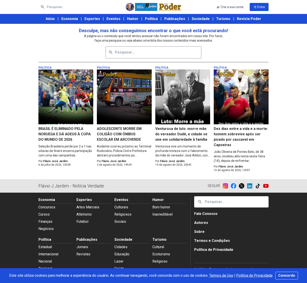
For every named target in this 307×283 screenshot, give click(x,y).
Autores (201, 223)
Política (151, 19)
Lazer (118, 261)
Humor (132, 19)
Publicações (174, 19)
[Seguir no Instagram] (227, 186)
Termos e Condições (212, 240)
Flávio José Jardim (55, 161)
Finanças (45, 221)
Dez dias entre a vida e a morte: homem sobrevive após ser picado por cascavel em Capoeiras (241, 137)
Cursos (44, 214)
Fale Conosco (206, 214)
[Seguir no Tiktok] (259, 186)
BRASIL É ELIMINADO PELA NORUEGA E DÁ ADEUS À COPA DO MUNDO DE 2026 (64, 134)
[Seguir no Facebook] (235, 186)
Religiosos (122, 214)
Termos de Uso (221, 275)
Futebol (82, 221)
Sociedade (201, 19)
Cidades (120, 247)
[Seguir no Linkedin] (251, 186)
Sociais (120, 221)
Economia (69, 19)
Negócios (46, 229)
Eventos (113, 19)
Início (50, 19)
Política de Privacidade (254, 275)
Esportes (92, 19)
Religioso (159, 261)
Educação (121, 254)
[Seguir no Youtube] (266, 186)
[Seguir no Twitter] (243, 186)
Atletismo (84, 214)
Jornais (82, 247)
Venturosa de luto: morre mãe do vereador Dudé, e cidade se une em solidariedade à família (181, 134)
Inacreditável (162, 214)
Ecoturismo (161, 254)
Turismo (223, 19)
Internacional (48, 254)
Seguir (214, 186)
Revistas (83, 254)
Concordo (286, 275)
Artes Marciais (87, 207)
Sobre (199, 232)
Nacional (45, 261)
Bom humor (161, 207)
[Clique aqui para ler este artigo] (65, 96)
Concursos (46, 207)
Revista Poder (249, 19)
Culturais (121, 207)
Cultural (158, 247)
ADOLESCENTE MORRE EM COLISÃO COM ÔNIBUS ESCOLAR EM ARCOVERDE (119, 134)
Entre (259, 7)
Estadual (45, 247)
